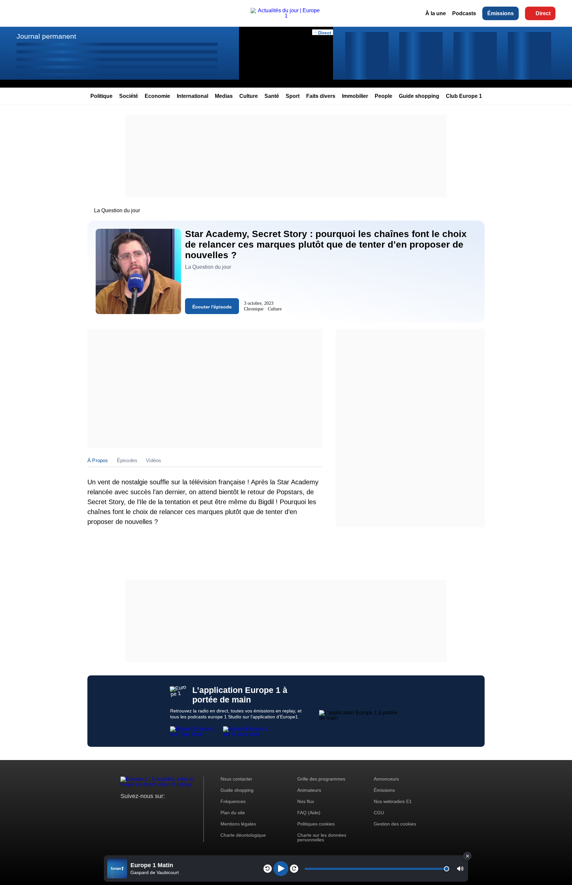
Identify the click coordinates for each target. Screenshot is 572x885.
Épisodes (127, 460)
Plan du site (232, 812)
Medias (224, 96)
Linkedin (181, 808)
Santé (271, 96)
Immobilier (355, 96)
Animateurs (309, 790)
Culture (248, 96)
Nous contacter (236, 779)
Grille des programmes (321, 779)
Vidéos (153, 460)
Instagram (136, 808)
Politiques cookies (316, 823)
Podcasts (464, 13)
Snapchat (170, 808)
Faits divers (320, 96)
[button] (460, 868)
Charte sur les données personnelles (321, 837)
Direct (543, 13)
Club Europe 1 (464, 96)
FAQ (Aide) (308, 812)
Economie (157, 96)
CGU (379, 812)
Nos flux (305, 801)
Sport (293, 96)
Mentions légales (238, 823)
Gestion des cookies (395, 823)
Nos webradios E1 (393, 801)
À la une (435, 13)
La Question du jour (117, 210)
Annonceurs (386, 779)
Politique (101, 96)
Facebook (147, 808)
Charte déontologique (243, 835)
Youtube (158, 808)
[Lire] (280, 868)
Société (128, 96)
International (192, 96)
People (383, 96)
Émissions (500, 13)
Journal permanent (46, 36)
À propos (97, 460)
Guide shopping (419, 96)
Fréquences (233, 801)
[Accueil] (286, 16)
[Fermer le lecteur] (467, 856)
